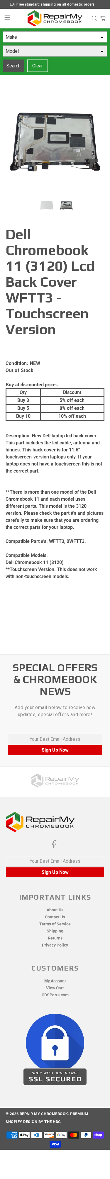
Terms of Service (55, 924)
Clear (37, 66)
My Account (55, 980)
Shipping (55, 931)
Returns (55, 938)
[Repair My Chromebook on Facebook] (54, 847)
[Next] (95, 143)
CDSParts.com (55, 995)
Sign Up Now (55, 750)
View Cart (55, 988)
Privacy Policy (55, 945)
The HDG (52, 1121)
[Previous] (15, 143)
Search (13, 66)
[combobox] (55, 37)
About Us (55, 910)
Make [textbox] (11, 37)
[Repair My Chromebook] (55, 18)
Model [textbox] (12, 51)
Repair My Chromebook (44, 1114)
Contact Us (55, 917)
